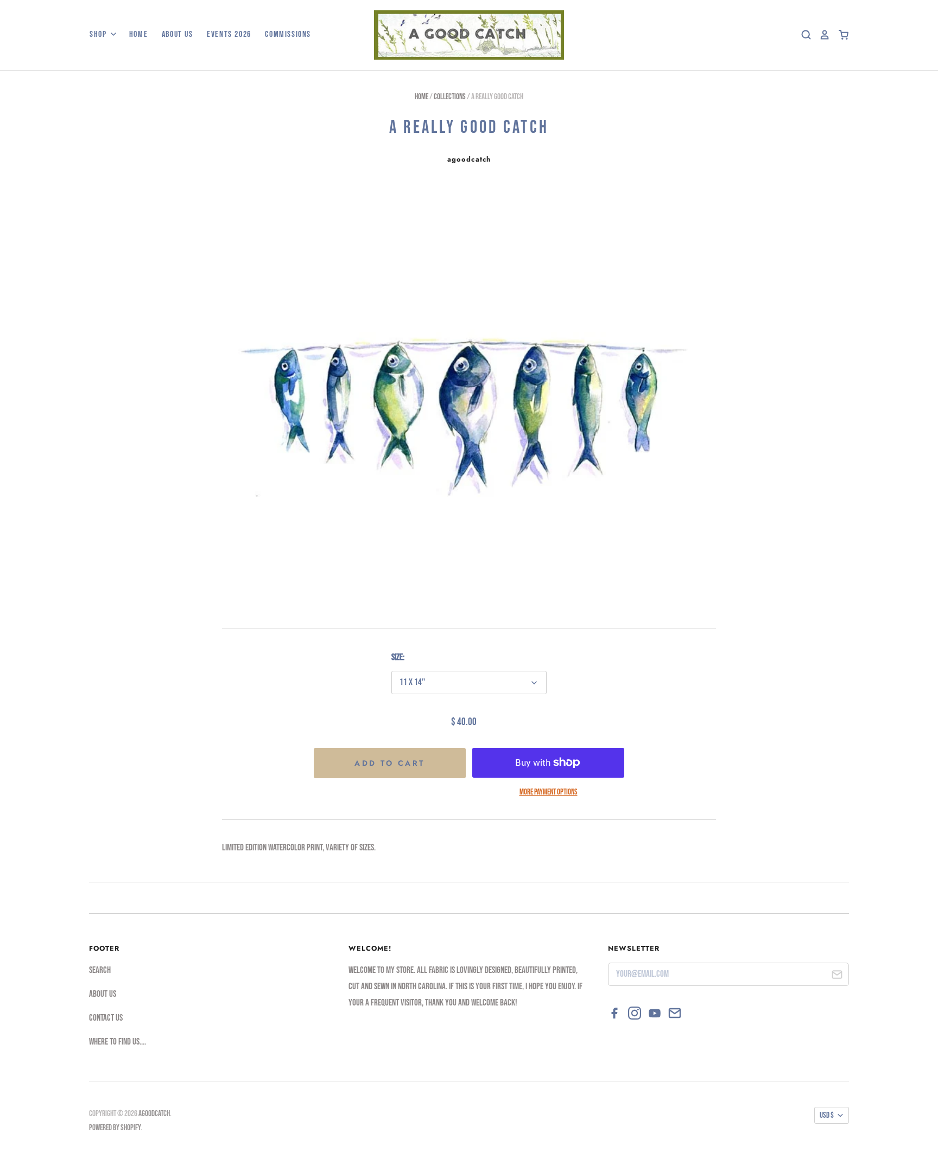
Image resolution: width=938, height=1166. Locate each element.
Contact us (106, 1018)
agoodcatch (468, 159)
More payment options (548, 792)
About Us (177, 34)
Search (100, 970)
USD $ (827, 1115)
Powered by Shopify (115, 1127)
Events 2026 (229, 34)
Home (138, 34)
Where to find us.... (117, 1041)
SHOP (99, 34)
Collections (450, 96)
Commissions (288, 34)
